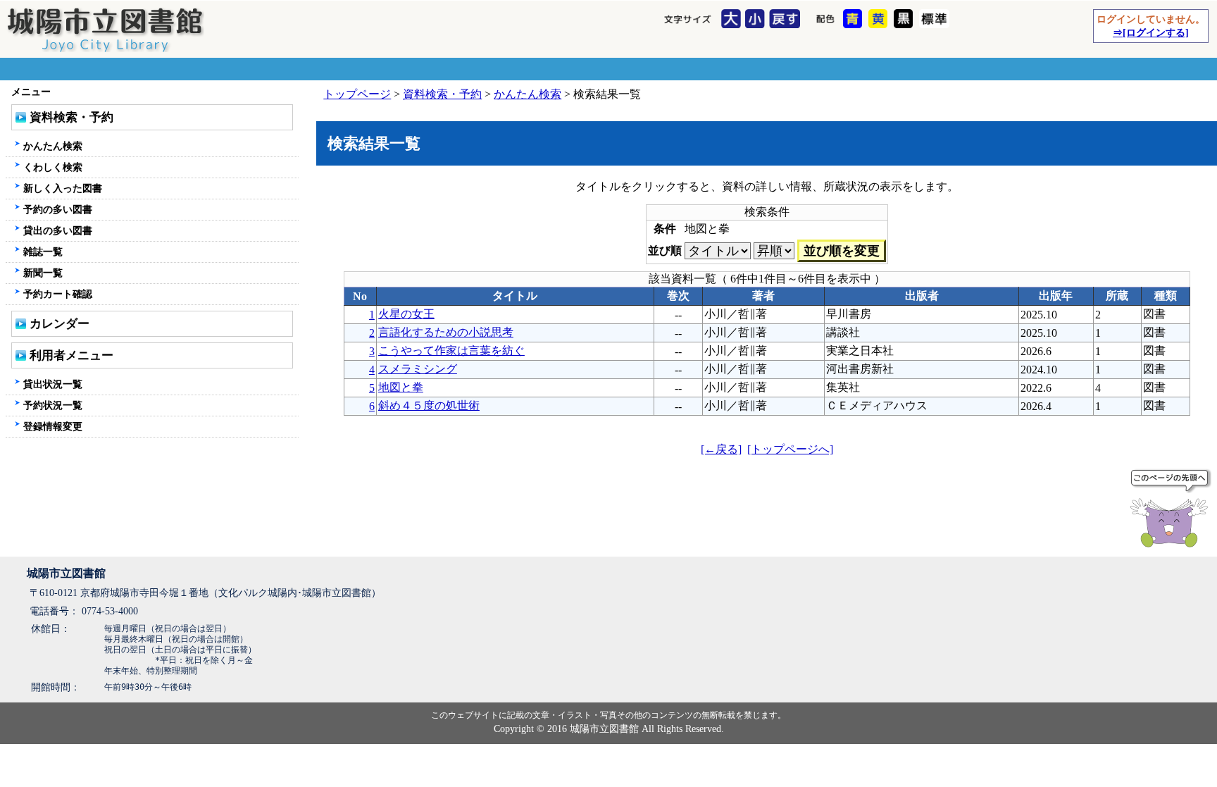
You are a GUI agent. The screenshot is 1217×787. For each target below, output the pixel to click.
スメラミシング (417, 369)
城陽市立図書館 (66, 573)
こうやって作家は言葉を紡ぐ (451, 351)
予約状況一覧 (52, 405)
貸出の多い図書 (57, 230)
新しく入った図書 (62, 188)
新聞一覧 (43, 272)
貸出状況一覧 (52, 384)
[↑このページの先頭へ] (1172, 511)
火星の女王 (406, 314)
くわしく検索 (52, 167)
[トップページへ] (790, 449)
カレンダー (59, 323)
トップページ (357, 94)
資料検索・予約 (442, 94)
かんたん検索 (527, 94)
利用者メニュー (71, 355)
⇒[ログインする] (1151, 32)
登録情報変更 (52, 426)
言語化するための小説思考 (445, 332)
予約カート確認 (57, 293)
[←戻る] (721, 449)
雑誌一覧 (43, 251)
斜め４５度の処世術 (429, 405)
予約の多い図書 (57, 209)
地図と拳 (400, 387)
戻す (786, 19)
